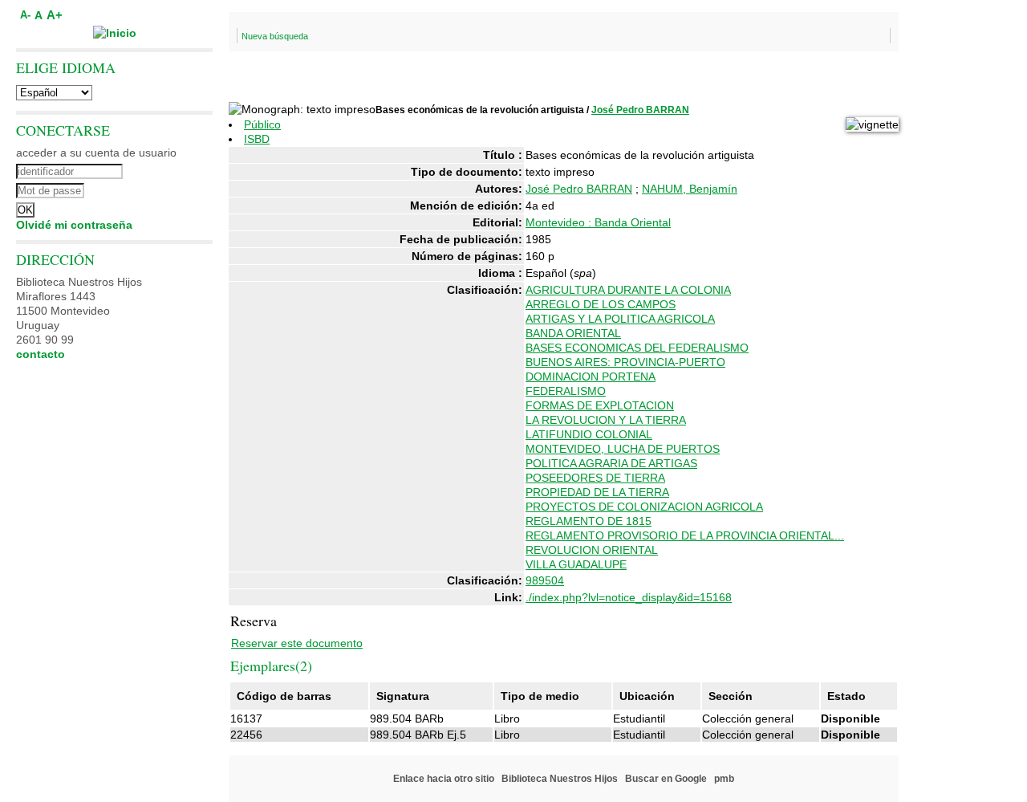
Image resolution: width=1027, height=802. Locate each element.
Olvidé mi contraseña (74, 224)
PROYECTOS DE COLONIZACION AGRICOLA (644, 506)
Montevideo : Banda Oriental (598, 222)
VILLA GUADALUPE (576, 564)
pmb (724, 778)
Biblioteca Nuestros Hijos (559, 778)
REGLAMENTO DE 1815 (589, 521)
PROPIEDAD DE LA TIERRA (597, 492)
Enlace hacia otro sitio (443, 778)
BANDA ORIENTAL (573, 333)
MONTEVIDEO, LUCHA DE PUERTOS (623, 448)
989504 (545, 580)
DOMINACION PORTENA (591, 376)
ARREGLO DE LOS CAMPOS (601, 304)
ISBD (257, 138)
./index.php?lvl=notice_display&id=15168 (629, 597)
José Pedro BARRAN (640, 110)
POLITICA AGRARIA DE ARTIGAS (611, 463)
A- (25, 15)
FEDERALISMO (566, 391)
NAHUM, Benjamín (689, 188)
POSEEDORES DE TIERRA (595, 477)
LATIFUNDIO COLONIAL (589, 434)
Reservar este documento (297, 643)
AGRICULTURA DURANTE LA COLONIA (628, 289)
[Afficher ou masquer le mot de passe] (158, 188)
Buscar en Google (666, 778)
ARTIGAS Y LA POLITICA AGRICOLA (620, 318)
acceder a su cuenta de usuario (96, 152)
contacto (40, 354)
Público (262, 124)
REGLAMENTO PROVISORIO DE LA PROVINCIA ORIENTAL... (685, 535)
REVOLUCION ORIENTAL (592, 549)
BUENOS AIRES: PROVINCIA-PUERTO (625, 362)
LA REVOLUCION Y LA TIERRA (606, 419)
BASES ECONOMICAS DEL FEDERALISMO (637, 347)
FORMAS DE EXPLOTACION (600, 405)
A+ (55, 15)
